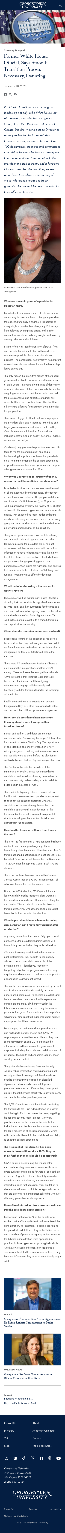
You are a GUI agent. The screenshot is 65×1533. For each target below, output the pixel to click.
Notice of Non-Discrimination (16, 1515)
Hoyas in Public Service (17, 1403)
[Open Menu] (5, 5)
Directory (9, 1430)
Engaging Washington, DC (18, 1398)
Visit (6, 1438)
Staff (33, 1403)
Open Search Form (60, 5)
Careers (36, 1438)
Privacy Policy (9, 1509)
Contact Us (10, 1423)
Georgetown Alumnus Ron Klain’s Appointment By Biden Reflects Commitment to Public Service (32, 1323)
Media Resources (41, 1445)
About (35, 1423)
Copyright (33, 1509)
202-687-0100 (15, 1482)
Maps (7, 1445)
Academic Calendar (43, 1430)
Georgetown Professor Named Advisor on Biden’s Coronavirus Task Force (28, 1377)
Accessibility (55, 1509)
